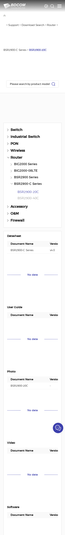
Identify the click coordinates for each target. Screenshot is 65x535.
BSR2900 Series (26, 177)
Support (13, 25)
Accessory (19, 206)
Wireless (18, 150)
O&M (15, 213)
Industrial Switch (25, 137)
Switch (16, 130)
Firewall (17, 220)
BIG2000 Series (25, 164)
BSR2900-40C (28, 198)
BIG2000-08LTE (26, 170)
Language (46, 6)
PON (14, 143)
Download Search (32, 25)
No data (32, 275)
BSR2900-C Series (14, 50)
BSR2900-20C (38, 50)
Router (51, 25)
